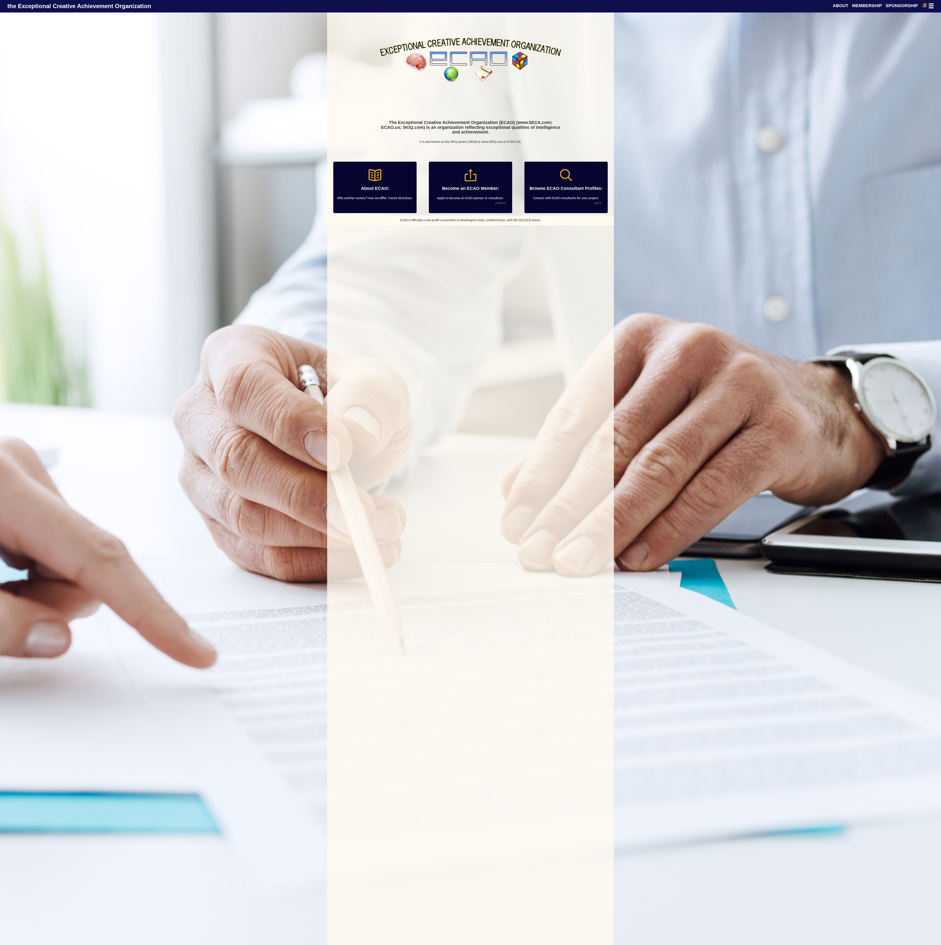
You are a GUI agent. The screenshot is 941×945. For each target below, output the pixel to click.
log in (598, 203)
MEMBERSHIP (867, 5)
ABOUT (840, 5)
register (500, 203)
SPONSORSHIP (902, 5)
